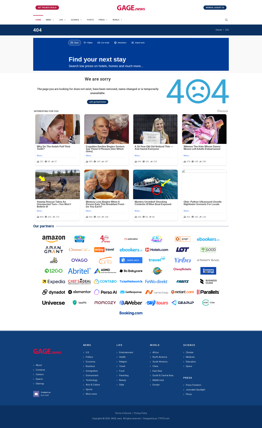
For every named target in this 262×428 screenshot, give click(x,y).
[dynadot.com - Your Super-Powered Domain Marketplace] (53, 292)
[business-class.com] (208, 281)
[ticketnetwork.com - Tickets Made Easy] (131, 281)
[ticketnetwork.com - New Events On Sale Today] (131, 54)
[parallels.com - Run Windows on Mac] (208, 292)
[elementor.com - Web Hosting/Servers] (79, 292)
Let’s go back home (97, 102)
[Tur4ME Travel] (156, 239)
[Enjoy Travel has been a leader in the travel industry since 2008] (105, 249)
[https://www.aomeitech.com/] (105, 271)
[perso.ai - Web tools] (105, 292)
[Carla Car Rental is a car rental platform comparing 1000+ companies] (105, 260)
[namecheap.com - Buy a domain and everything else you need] (156, 292)
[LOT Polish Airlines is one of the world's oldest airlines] (182, 249)
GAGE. (116, 418)
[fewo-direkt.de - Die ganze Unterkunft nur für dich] (156, 281)
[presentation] (36, 54)
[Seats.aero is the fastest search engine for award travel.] (131, 260)
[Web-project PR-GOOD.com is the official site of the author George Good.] (208, 249)
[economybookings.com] (208, 271)
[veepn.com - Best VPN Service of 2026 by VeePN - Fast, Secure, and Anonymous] (79, 302)
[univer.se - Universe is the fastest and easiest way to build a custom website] (53, 302)
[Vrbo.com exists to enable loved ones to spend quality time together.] (182, 260)
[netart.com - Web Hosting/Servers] (182, 292)
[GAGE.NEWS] (131, 7)
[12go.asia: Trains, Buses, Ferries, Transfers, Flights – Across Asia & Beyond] (53, 271)
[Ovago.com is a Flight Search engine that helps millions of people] (79, 260)
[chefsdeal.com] (79, 281)
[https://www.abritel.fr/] (79, 271)
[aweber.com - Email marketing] (131, 302)
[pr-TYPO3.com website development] (182, 239)
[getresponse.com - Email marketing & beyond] (131, 292)
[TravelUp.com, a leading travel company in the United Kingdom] (156, 260)
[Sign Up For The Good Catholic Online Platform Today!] (208, 260)
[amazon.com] (53, 239)
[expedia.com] (53, 281)
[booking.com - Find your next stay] (131, 313)
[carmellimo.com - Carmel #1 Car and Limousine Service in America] (156, 271)
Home (219, 30)
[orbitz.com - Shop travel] (182, 281)
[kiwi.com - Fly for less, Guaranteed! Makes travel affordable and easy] (208, 302)
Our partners (43, 226)
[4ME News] (105, 239)
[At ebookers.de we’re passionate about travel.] (208, 239)
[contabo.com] (105, 281)
